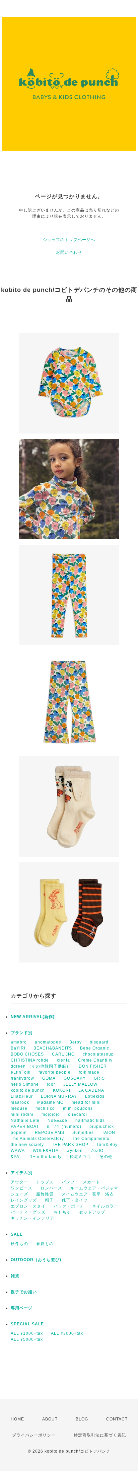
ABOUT (50, 1419)
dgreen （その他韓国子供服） (41, 1066)
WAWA (18, 1150)
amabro (19, 1042)
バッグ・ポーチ (69, 1206)
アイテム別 (21, 1172)
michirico (45, 1108)
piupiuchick (101, 1126)
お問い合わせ (69, 252)
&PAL (16, 1156)
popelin (19, 1132)
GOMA (49, 1078)
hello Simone (25, 1084)
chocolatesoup (98, 1054)
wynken (75, 1150)
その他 (106, 1156)
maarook (20, 1102)
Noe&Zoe (57, 1120)
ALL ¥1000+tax (27, 1333)
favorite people (55, 1072)
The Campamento (91, 1138)
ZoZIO (97, 1150)
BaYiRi (18, 1048)
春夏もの (45, 1243)
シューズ (19, 1194)
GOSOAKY (75, 1078)
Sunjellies (83, 1132)
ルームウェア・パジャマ (94, 1188)
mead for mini (86, 1102)
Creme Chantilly (95, 1060)
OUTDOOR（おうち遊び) (36, 1259)
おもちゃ (62, 1212)
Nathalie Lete (25, 1120)
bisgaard (99, 1042)
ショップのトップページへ (69, 239)
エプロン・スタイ (28, 1206)
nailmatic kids (90, 1120)
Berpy (75, 1042)
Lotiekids (95, 1096)
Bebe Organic (94, 1048)
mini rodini (22, 1114)
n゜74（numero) (64, 1126)
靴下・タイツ (75, 1200)
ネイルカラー (105, 1206)
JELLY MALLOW (80, 1084)
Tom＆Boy (107, 1144)
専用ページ (21, 1308)
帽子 (49, 1200)
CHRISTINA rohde (30, 1060)
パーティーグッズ (28, 1212)
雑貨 (15, 1275)
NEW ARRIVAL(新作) (33, 1016)
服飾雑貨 (45, 1194)
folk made (89, 1072)
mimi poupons (78, 1108)
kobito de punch (28, 1090)
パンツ (68, 1182)
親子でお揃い (24, 1292)
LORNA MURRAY (59, 1096)
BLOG (82, 1419)
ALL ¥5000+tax (27, 1339)
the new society (27, 1144)
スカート (91, 1182)
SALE (17, 1234)
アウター (19, 1182)
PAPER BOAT (25, 1126)
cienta (63, 1060)
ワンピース (21, 1188)
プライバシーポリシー (34, 1435)
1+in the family (46, 1156)
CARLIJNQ (63, 1054)
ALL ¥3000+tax (67, 1333)
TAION (108, 1132)
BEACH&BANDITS (52, 1048)
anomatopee (48, 1042)
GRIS (99, 1078)
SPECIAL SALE (27, 1324)
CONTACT (117, 1419)
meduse (19, 1108)
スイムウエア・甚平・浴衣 (88, 1194)
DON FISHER (93, 1066)
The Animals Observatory (37, 1138)
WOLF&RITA (46, 1150)
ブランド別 (21, 1032)
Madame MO (50, 1102)
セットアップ (92, 1212)
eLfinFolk (20, 1072)
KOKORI (61, 1090)
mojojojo (51, 1114)
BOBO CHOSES (27, 1054)
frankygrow (22, 1078)
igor (51, 1084)
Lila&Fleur (22, 1096)
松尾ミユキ (80, 1156)
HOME (17, 1419)
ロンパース (51, 1188)
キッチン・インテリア (32, 1218)
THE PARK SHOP (70, 1144)
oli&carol (77, 1114)
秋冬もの (19, 1243)
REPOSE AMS (49, 1132)
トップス (45, 1182)
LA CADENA (91, 1090)
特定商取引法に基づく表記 (100, 1435)
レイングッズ (24, 1200)
